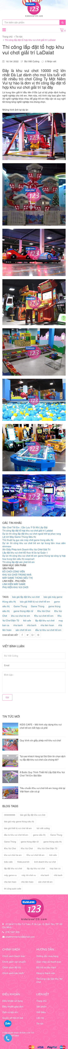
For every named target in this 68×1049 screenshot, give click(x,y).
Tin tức (18, 36)
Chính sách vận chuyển (14, 961)
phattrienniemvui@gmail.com (20, 936)
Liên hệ (40, 1017)
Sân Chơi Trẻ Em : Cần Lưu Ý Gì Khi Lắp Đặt (24, 527)
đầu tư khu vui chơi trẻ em (48, 629)
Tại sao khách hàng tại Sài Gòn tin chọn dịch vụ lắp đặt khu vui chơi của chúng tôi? (42, 758)
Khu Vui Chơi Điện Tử (47, 848)
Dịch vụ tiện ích (10, 1012)
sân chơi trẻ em (23, 629)
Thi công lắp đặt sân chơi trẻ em (18, 562)
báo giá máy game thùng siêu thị (19, 821)
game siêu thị (39, 834)
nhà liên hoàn (27, 881)
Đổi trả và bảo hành (46, 967)
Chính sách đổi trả (11, 967)
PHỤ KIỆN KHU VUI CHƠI (15, 587)
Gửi (7, 697)
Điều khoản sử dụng (12, 1000)
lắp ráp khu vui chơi (36, 868)
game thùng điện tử (23, 611)
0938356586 (9, 814)
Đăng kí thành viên (45, 973)
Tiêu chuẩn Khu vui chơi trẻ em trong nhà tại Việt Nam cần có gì (42, 789)
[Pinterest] (38, 634)
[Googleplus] (33, 634)
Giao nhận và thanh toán (48, 961)
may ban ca (55, 868)
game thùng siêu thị (52, 841)
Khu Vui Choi (43, 611)
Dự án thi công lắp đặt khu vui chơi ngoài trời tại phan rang (31, 533)
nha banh (18, 625)
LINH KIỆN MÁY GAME (13, 584)
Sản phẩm (41, 1006)
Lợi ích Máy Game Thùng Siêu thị (19, 536)
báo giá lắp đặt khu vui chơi (26, 596)
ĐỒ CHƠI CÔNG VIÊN (13, 571)
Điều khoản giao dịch (12, 1006)
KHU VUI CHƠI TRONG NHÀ (16, 574)
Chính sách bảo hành (13, 973)
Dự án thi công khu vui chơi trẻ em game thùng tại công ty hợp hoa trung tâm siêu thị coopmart (34, 557)
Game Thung (20, 606)
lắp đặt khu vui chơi (44, 620)
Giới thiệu (41, 1012)
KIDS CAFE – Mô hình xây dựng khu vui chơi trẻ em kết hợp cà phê (41, 726)
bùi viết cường (43, 828)
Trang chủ (7, 36)
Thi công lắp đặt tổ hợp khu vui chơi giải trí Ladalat (27, 530)
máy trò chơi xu (29, 875)
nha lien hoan (47, 625)
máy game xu (10, 875)
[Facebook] (22, 634)
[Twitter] (27, 634)
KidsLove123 (23, 861)
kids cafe (8, 861)
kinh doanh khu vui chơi (45, 861)
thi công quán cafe (12, 888)
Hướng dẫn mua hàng (47, 956)
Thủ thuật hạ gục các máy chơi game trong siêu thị (27, 540)
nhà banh (31, 625)
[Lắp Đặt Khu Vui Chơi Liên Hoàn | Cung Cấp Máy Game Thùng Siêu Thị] (34, 909)
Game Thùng (37, 606)
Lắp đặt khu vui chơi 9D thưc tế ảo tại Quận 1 (25, 552)
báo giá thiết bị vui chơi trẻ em (35, 601)
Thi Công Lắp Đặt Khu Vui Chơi (49, 980)
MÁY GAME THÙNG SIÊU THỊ (17, 577)
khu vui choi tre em (20, 615)
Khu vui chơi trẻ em (43, 615)
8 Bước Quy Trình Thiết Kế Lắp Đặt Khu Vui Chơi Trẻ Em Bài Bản (42, 773)
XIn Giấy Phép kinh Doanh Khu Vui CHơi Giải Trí (26, 549)
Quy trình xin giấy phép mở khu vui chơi (40, 740)
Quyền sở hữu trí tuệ (12, 1017)
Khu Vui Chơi (27, 848)
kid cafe (27, 620)
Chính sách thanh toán (13, 956)
